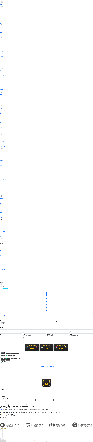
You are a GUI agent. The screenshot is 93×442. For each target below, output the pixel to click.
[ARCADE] (13, 314)
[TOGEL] (2, 314)
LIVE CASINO (46, 300)
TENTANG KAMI (3, 387)
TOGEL (46, 294)
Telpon (71, 331)
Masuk (1, 288)
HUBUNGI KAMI (3, 394)
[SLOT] (5, 314)
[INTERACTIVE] (18, 314)
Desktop (45, 319)
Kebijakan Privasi (23, 339)
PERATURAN (2, 391)
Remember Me (2, 287)
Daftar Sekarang (5, 288)
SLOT (46, 297)
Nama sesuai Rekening (50, 334)
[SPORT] (10, 314)
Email (47, 331)
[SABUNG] (15, 314)
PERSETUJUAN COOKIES (4, 398)
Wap (48, 319)
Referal (71, 334)
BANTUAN (2, 389)
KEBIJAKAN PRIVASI (3, 396)
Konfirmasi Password (26, 331)
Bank (0, 334)
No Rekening (25, 334)
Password (1, 331)
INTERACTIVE (46, 311)
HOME (46, 291)
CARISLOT (1, 409)
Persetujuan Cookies (46, 440)
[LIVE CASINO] (7, 314)
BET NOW (46, 383)
